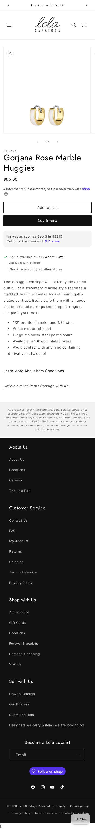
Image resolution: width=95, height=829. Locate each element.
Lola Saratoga (28, 806)
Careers (15, 480)
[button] (9, 25)
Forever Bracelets (23, 643)
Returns (15, 551)
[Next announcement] (86, 5)
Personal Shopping (24, 654)
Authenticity (19, 612)
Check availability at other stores (35, 269)
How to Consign (22, 694)
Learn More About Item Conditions (33, 371)
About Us (16, 459)
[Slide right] (58, 142)
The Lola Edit (20, 491)
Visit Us (15, 664)
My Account (19, 541)
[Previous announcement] (8, 5)
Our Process (19, 704)
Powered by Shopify (52, 806)
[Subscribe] (79, 755)
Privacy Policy (20, 583)
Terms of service (46, 813)
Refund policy (79, 806)
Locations (17, 470)
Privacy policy (20, 813)
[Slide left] (37, 142)
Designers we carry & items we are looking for (46, 725)
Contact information (75, 813)
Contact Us (18, 520)
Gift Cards (17, 623)
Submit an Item (21, 715)
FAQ (12, 531)
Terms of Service (23, 572)
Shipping (16, 562)
